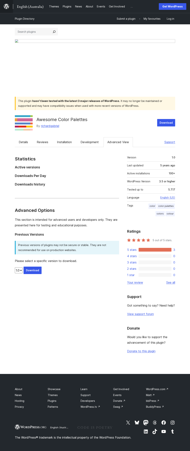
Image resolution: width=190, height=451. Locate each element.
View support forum (140, 314)
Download (166, 122)
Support (169, 142)
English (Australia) (60, 427)
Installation (64, 142)
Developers (88, 400)
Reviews (42, 142)
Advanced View (118, 142)
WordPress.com (157, 389)
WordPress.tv (90, 406)
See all (170, 282)
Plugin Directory (25, 18)
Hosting (19, 400)
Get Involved (121, 389)
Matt (150, 395)
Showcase (54, 389)
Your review (135, 282)
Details (23, 142)
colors (160, 213)
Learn (84, 389)
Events (117, 395)
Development (90, 142)
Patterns (53, 406)
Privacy (19, 406)
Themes (53, 395)
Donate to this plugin (141, 351)
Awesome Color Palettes (61, 119)
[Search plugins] (54, 31)
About (18, 389)
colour (170, 213)
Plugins (52, 400)
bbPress (152, 400)
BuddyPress (155, 406)
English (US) (167, 197)
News (18, 395)
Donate (119, 400)
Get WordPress (172, 6)
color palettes (166, 206)
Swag (118, 406)
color (152, 206)
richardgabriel (50, 126)
